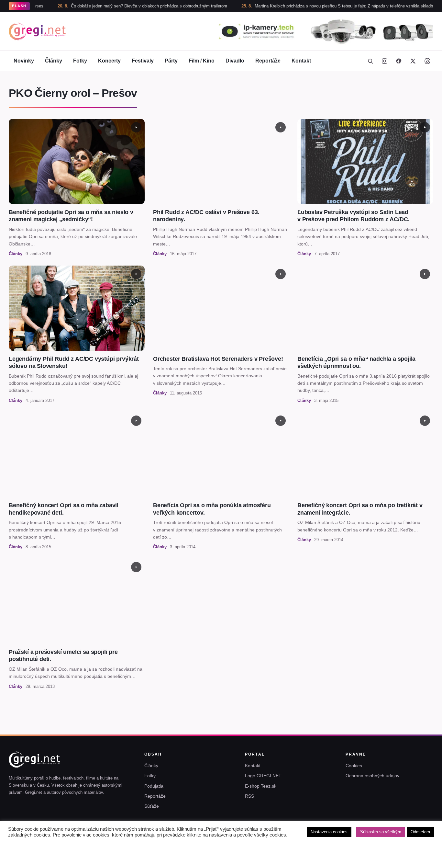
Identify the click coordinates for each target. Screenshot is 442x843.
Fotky (80, 60)
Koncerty (109, 60)
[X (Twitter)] (413, 61)
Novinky (24, 60)
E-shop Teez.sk (260, 786)
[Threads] (427, 61)
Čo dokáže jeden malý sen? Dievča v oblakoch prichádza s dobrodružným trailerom (127, 6)
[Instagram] (384, 61)
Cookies (354, 765)
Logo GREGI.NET (263, 775)
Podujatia (153, 786)
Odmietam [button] (420, 831)
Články (53, 60)
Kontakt (301, 60)
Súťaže (151, 806)
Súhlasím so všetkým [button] (380, 831)
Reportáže (268, 60)
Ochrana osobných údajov (372, 775)
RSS (249, 796)
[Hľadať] (370, 61)
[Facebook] (398, 61)
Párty (171, 60)
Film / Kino (202, 60)
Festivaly (143, 60)
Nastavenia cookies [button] (329, 831)
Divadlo (235, 60)
